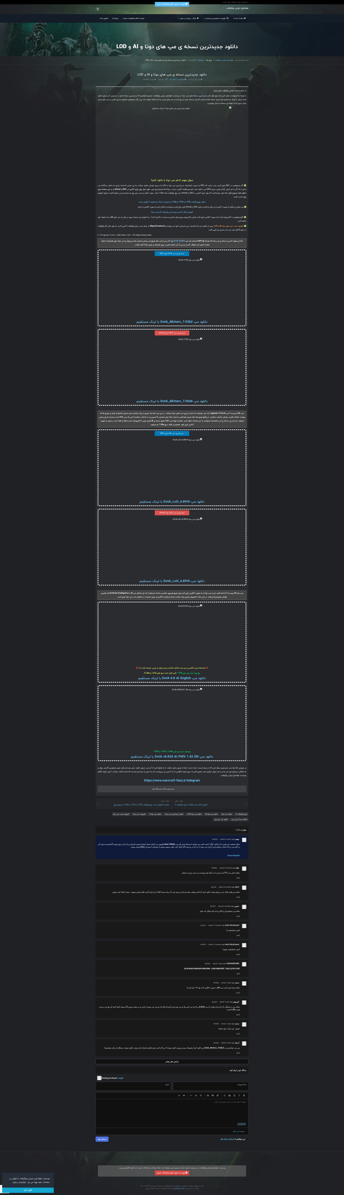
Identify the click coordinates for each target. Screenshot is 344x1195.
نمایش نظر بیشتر (172, 1061)
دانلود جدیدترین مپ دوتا (174, 814)
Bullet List (200, 1095)
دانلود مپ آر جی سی (239, 819)
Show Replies (233, 855)
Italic (239, 1095)
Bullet (191, 1095)
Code (184, 1095)
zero (237, 887)
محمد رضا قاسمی (178, 1188)
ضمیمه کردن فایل (239, 1131)
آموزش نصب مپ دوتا (121, 814)
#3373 (213, 906)
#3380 (214, 868)
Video (207, 1095)
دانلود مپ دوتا (226, 814)
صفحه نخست (238, 18)
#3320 (216, 1024)
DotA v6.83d (179, 241)
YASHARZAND (232, 963)
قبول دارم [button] (28, 1190)
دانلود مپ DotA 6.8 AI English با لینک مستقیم (172, 678)
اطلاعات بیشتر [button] (19, 1182)
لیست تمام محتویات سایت (133, 18)
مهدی (237, 839)
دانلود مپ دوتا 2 (155, 814)
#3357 (203, 925)
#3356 (203, 944)
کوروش (236, 1002)
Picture (212, 1095)
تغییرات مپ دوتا (139, 814)
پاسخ (238, 878)
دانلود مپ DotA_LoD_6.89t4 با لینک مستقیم (172, 502)
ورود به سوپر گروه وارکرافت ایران (171, 1173)
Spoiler (179, 1095)
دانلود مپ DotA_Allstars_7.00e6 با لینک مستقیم (172, 401)
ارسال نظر (102, 1139)
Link (217, 1095)
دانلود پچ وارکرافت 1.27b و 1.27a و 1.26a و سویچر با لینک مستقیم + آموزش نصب (172, 202)
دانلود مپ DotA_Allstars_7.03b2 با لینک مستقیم (172, 322)
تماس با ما (104, 18)
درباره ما (115, 18)
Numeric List (196, 1095)
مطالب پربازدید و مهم (188, 18)
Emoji (224, 1095)
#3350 (207, 964)
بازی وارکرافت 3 (241, 814)
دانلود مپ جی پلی (221, 819)
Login (120, 1078)
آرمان (237, 1042)
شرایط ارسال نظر (227, 1139)
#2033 (215, 839)
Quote (229, 1095)
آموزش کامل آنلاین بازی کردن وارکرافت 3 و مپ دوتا (172, 212)
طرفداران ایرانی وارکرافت (224, 60)
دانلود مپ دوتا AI (211, 814)
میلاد (237, 868)
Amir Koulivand (232, 925)
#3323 (214, 1002)
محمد (237, 982)
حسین (236, 906)
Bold (244, 1095)
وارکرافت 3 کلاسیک (196, 60)
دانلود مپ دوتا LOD (194, 814)
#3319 (216, 1043)
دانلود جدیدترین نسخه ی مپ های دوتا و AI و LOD (172, 74)
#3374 (213, 887)
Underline (234, 1095)
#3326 (216, 983)
